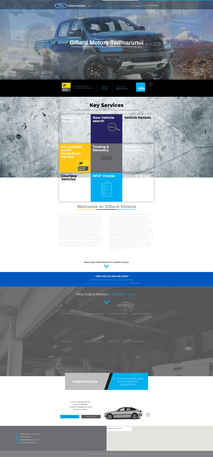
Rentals (105, 89)
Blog (112, 6)
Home (90, 6)
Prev (2, 39)
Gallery (118, 6)
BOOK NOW (134, 283)
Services (105, 5)
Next (210, 39)
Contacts (126, 6)
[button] (97, 5)
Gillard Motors (76, 5)
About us (97, 5)
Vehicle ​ (105, 87)
